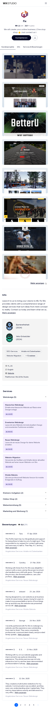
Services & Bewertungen (32, 47)
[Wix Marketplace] (10, 3)
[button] (25, 66)
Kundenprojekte (7, 47)
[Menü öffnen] (45, 3)
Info (18, 47)
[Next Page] (38, 705)
